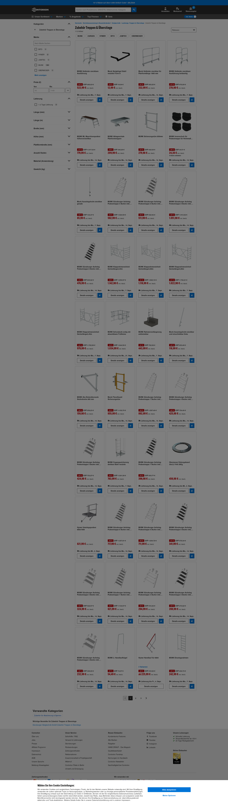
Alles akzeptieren (169, 789)
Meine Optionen (169, 795)
